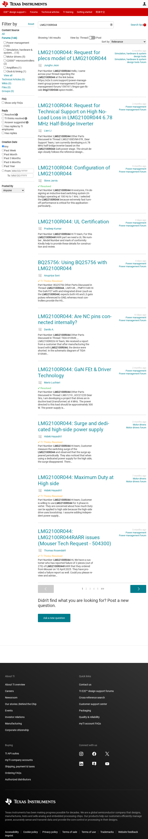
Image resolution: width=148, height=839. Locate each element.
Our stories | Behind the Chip (20, 704)
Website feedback (128, 832)
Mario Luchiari (52, 382)
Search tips (137, 24)
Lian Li (47, 130)
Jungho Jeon (51, 65)
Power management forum (132, 109)
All (3, 33)
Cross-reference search (92, 697)
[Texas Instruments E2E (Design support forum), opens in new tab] (94, 765)
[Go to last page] (103, 589)
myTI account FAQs (90, 723)
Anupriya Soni (52, 275)
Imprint (9, 835)
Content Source (10, 30)
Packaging (85, 710)
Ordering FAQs (13, 773)
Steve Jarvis (51, 180)
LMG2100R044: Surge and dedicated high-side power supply (73, 426)
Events (9, 710)
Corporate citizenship (17, 730)
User (144, 4)
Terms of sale (69, 832)
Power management (136, 106)
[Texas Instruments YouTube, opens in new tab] (107, 765)
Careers (9, 691)
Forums (34, 12)
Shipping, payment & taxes (20, 766)
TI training (68, 12)
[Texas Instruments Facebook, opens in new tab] (94, 755)
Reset (31, 24)
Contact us (85, 684)
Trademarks (107, 832)
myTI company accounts (19, 760)
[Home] (27, 4)
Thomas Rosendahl (55, 550)
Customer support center (93, 704)
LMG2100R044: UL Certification (73, 222)
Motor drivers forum (136, 427)
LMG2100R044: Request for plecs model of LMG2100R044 (72, 55)
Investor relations (15, 717)
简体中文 (100, 12)
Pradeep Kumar (53, 228)
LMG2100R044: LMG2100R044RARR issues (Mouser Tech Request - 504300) (74, 537)
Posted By (7, 186)
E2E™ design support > (15, 12)
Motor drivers (139, 424)
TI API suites (12, 753)
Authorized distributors (18, 779)
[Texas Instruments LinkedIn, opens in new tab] (81, 765)
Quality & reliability (89, 717)
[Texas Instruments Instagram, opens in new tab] (81, 755)
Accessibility (12, 832)
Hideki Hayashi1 (53, 436)
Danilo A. (49, 329)
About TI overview (15, 684)
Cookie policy (30, 832)
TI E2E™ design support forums (96, 691)
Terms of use (89, 832)
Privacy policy (50, 832)
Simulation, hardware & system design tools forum (130, 61)
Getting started (84, 12)
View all (8, 75)
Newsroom (11, 697)
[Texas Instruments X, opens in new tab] (107, 755)
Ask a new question (54, 618)
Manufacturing (13, 723)
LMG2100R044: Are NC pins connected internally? (75, 319)
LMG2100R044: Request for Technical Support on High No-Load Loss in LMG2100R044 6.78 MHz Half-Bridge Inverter (75, 114)
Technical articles (50, 12)
